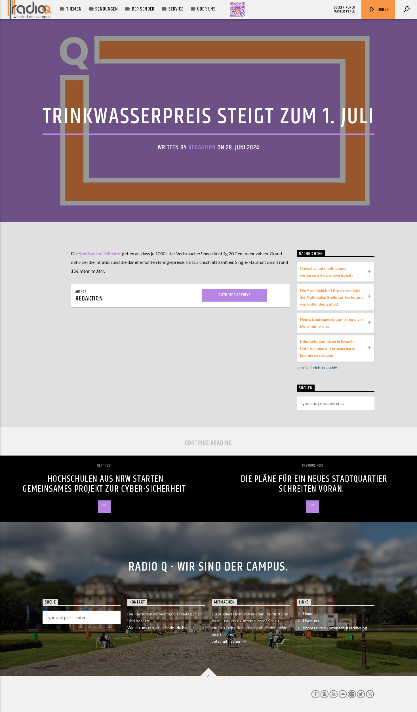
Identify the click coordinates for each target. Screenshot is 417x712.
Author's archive (234, 294)
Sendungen (106, 9)
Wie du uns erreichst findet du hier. (158, 627)
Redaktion (202, 148)
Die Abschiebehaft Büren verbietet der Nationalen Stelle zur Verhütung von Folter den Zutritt (331, 297)
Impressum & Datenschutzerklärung (335, 627)
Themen (74, 9)
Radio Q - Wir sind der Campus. (208, 567)
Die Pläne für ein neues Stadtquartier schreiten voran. (314, 484)
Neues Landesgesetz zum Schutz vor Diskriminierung (331, 323)
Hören (382, 9)
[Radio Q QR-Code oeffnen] (237, 9)
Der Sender (143, 9)
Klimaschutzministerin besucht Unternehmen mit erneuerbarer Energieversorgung (327, 348)
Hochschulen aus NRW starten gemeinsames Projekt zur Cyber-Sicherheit (104, 484)
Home (308, 613)
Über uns (206, 9)
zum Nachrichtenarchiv (317, 367)
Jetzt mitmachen (227, 641)
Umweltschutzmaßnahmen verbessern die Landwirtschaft (326, 271)
